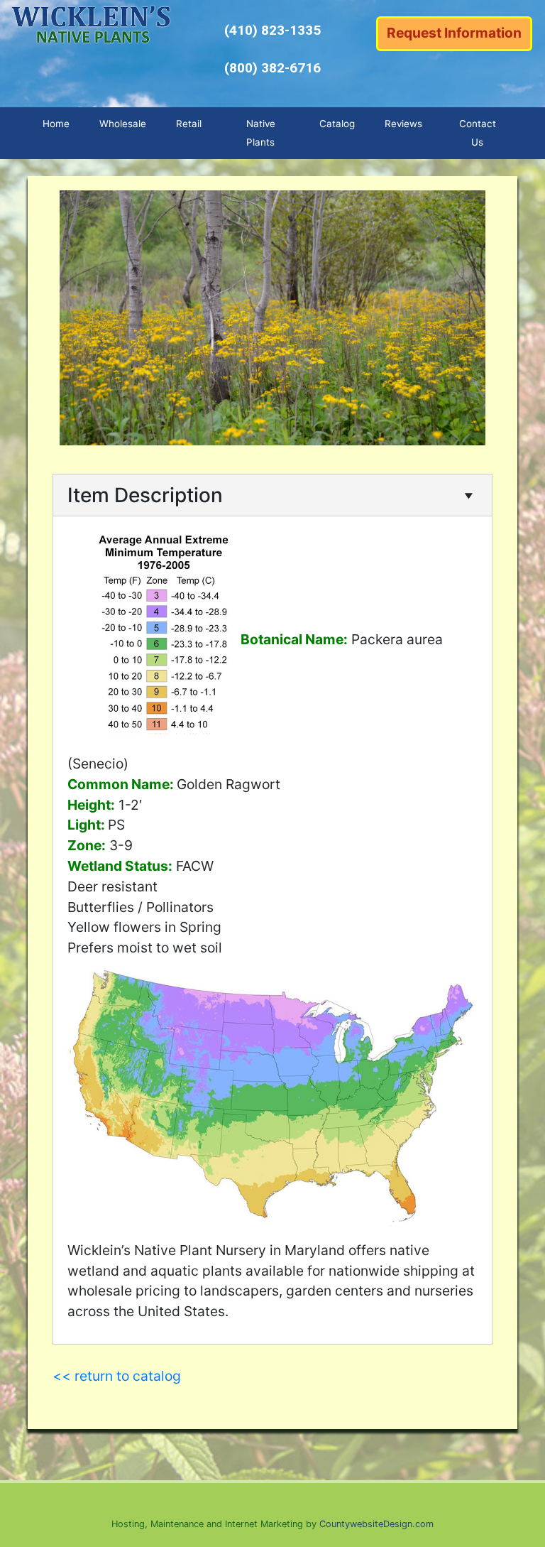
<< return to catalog (117, 1375)
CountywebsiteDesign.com (376, 1524)
